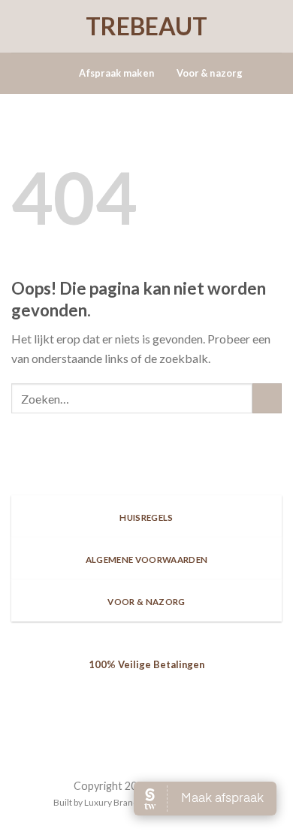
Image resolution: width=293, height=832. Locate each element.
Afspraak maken (116, 73)
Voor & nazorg (210, 73)
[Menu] (59, 73)
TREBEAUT (146, 26)
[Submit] (267, 398)
